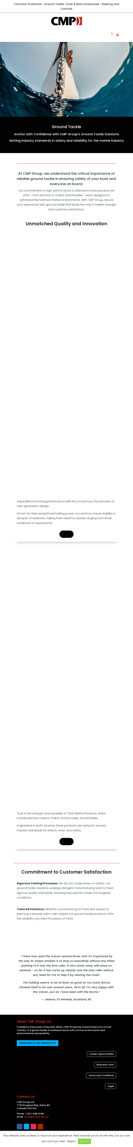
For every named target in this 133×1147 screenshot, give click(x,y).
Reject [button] (71, 1141)
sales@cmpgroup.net (36, 1116)
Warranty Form (105, 1064)
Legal (111, 1086)
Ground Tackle (54, 4)
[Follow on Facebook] (19, 1126)
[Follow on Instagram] (33, 1126)
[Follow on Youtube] (40, 1126)
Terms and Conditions (101, 1075)
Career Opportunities (101, 1054)
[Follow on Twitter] (26, 1126)
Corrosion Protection (28, 4)
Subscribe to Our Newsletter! (37, 1043)
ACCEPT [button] (84, 1141)
